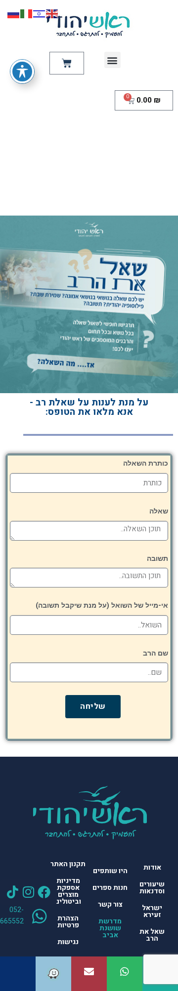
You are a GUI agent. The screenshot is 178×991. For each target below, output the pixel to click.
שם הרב (155, 653)
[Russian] (13, 13)
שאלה (158, 511)
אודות (152, 867)
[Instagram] (29, 892)
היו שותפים (110, 871)
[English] (52, 13)
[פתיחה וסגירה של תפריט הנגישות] (22, 71)
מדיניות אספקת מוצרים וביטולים (68, 891)
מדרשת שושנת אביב (110, 928)
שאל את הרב (152, 935)
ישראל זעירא (152, 911)
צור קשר (110, 904)
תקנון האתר (68, 864)
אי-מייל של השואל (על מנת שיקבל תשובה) (102, 605)
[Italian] (26, 13)
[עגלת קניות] (66, 63)
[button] (112, 60)
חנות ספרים (110, 887)
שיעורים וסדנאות (152, 887)
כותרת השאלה (145, 463)
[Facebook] (44, 892)
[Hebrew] (39, 13)
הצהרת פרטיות (68, 921)
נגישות (68, 942)
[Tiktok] (13, 892)
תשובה (157, 558)
